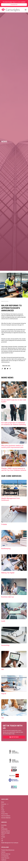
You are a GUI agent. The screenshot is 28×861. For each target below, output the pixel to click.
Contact (3, 812)
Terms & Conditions (5, 815)
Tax (2, 838)
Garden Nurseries (5, 858)
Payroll (2, 834)
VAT (2, 840)
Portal (2, 810)
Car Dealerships (5, 856)
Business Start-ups (5, 854)
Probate (3, 836)
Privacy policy (4, 813)
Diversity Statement (5, 817)
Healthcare (3, 859)
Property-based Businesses (7, 850)
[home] (12, 9)
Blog (2, 808)
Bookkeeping (4, 829)
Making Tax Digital (5, 833)
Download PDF (14, 4)
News (2, 806)
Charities (3, 852)
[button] (25, 9)
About (2, 802)
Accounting (3, 825)
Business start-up (5, 831)
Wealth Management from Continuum (9, 842)
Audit (2, 827)
